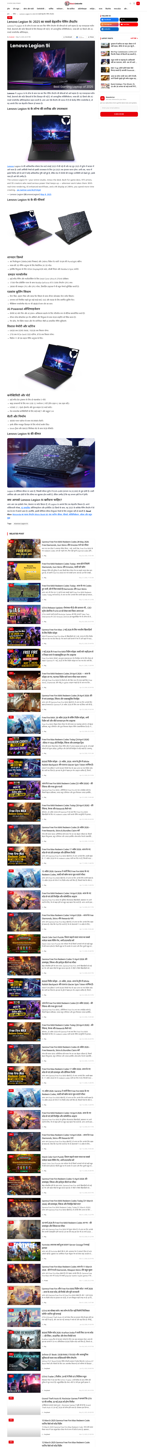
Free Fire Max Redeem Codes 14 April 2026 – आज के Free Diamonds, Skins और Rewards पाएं (67, 917)
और (125, 9)
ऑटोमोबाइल (82, 9)
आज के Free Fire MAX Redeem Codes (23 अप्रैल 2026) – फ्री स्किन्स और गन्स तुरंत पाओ (67, 785)
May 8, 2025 (45, 194)
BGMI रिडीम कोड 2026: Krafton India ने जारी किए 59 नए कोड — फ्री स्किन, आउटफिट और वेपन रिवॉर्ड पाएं (67, 1334)
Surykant (47, 1368)
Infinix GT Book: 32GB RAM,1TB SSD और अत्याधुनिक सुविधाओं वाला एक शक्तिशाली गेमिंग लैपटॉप (65, 1356)
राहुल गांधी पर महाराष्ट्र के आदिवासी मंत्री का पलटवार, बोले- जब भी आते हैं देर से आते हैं (123, 61)
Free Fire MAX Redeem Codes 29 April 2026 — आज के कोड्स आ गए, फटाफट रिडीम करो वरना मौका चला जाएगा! (66, 675)
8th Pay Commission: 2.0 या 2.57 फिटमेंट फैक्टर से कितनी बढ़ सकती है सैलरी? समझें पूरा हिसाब (124, 53)
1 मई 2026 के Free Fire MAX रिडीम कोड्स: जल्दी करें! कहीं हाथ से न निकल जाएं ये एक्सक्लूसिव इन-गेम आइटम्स (67, 653)
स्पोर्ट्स (92, 9)
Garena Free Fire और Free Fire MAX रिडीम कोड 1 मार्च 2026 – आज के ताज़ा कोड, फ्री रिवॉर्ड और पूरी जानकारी (67, 1291)
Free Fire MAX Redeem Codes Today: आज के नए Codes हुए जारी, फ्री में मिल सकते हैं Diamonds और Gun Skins (66, 588)
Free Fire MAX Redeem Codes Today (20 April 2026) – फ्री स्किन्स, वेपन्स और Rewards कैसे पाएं (67, 807)
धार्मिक (51, 9)
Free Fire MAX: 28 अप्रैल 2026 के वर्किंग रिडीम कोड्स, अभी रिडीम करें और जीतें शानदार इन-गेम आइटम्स (65, 719)
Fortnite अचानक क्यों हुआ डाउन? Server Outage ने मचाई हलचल (65, 1247)
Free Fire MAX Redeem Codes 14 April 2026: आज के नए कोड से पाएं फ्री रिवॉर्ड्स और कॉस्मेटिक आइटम (66, 895)
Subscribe (119, 114)
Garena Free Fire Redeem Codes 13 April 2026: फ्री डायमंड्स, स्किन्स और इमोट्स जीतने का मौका (64, 961)
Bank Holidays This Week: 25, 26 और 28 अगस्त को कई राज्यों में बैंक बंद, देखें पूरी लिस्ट (124, 85)
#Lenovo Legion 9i (21, 524)
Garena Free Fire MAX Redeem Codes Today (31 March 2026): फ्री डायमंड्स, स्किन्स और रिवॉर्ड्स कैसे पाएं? (67, 1203)
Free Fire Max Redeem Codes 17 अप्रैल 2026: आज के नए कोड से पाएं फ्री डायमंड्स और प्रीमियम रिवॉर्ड (66, 851)
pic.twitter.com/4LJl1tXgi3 (29, 190)
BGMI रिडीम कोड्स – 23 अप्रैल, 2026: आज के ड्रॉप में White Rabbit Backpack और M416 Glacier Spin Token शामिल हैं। (67, 763)
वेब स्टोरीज (71, 9)
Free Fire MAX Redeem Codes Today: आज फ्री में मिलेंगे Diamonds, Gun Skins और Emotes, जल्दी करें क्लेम (66, 566)
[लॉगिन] (138, 3)
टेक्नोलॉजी (40, 9)
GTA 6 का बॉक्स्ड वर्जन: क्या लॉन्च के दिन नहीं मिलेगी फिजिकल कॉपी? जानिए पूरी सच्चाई (66, 1312)
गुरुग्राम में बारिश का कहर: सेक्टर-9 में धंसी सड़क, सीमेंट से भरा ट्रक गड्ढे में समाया (123, 45)
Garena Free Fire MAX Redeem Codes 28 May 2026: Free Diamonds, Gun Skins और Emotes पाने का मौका (65, 544)
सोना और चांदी (29, 9)
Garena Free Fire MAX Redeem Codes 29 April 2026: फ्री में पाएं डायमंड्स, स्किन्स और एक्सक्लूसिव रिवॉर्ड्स (67, 697)
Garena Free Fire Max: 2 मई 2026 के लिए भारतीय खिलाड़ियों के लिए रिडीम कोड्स (67, 632)
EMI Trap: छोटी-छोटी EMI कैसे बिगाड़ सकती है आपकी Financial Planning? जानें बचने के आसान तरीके (122, 69)
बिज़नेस (108, 9)
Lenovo (10, 166)
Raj (45, 556)
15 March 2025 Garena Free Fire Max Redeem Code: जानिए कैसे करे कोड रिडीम (66, 1422)
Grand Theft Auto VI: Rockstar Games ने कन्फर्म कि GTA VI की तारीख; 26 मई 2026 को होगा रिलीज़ (67, 1400)
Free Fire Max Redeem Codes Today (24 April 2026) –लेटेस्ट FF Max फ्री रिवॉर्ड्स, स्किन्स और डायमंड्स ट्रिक (65, 741)
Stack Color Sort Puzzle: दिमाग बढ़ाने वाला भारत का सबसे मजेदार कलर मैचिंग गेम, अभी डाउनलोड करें (66, 939)
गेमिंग (14, 14)
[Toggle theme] (134, 3)
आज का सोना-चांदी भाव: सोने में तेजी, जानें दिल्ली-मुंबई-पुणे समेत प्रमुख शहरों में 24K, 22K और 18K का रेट (124, 77)
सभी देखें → (134, 38)
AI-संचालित (25, 508)
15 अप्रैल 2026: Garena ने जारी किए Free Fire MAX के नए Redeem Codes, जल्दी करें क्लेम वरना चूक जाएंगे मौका (65, 873)
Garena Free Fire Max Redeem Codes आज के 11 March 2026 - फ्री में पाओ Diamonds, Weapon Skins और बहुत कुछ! (67, 1269)
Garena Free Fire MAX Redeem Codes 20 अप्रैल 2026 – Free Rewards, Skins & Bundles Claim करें (66, 829)
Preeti (46, 1281)
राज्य (100, 9)
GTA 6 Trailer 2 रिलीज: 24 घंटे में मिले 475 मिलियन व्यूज (64, 1376)
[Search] (130, 3)
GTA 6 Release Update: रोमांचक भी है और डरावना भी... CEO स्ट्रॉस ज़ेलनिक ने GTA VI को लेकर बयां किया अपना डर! (66, 610)
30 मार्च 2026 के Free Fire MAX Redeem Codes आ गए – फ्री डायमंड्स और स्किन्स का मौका (67, 1225)
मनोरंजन (60, 9)
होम (8, 9)
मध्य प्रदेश (117, 9)
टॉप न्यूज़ (16, 9)
